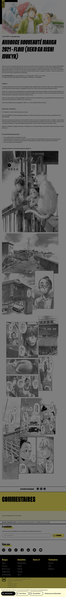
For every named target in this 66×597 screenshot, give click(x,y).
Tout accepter (8, 593)
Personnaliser (36, 593)
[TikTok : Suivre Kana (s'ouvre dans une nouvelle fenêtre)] (9, 550)
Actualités (22, 560)
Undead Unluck (6, 571)
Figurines (20, 571)
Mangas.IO (51, 569)
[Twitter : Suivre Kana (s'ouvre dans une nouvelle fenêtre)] (34, 550)
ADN (50, 566)
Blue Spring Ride (6, 574)
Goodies (20, 566)
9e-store (51, 563)
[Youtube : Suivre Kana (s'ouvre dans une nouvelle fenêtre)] (40, 550)
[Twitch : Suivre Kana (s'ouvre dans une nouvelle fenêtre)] (16, 550)
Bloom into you (6, 569)
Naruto (4, 563)
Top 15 (19, 574)
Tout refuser (22, 593)
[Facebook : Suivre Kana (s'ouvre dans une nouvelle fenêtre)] (22, 550)
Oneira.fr (36, 560)
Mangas (5, 560)
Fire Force (4, 566)
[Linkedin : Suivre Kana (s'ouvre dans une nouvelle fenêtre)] (28, 550)
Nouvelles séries (16, 36)
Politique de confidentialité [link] (53, 593)
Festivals (20, 569)
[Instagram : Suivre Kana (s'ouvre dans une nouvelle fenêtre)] (3, 550)
